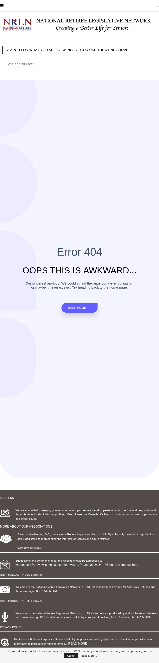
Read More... (89, 655)
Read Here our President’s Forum (90, 514)
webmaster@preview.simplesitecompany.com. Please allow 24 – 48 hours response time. (77, 564)
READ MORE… (50, 591)
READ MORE (77, 643)
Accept (71, 655)
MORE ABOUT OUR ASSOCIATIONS (26, 526)
